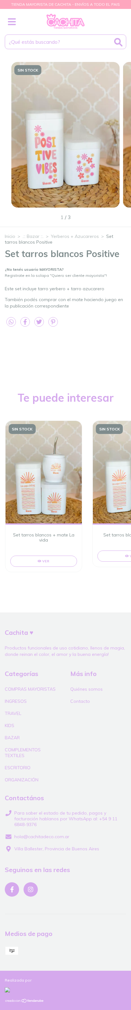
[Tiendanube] (25, 1001)
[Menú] (12, 21)
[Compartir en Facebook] (25, 324)
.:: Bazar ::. (33, 236)
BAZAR (12, 737)
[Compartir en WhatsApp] (11, 322)
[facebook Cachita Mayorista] (12, 889)
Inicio (10, 236)
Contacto (80, 701)
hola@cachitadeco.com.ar (41, 836)
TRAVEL (13, 713)
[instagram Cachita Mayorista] (31, 889)
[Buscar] (118, 42)
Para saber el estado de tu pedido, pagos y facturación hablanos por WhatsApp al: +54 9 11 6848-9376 (65, 818)
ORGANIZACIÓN (21, 780)
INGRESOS (16, 701)
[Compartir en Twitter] (39, 324)
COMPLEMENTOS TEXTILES (23, 752)
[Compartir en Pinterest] (53, 324)
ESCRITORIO (18, 768)
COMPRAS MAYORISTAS (30, 689)
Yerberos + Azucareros (75, 236)
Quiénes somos (86, 689)
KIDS (9, 725)
